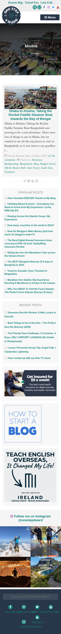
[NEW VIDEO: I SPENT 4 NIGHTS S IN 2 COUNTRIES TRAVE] (45, 541)
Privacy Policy (38, 624)
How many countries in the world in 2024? (30, 225)
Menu (51, 17)
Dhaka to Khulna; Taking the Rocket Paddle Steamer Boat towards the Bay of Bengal (30, 115)
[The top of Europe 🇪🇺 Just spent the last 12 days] (15, 541)
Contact (24, 626)
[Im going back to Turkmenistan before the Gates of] (15, 572)
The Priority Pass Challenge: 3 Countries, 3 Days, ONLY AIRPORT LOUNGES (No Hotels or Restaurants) (30, 337)
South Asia (47, 167)
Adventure (37, 159)
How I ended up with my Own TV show (29, 358)
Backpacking (11, 163)
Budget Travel (47, 163)
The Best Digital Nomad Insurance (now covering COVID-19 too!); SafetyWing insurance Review (28, 243)
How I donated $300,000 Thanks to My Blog (31, 198)
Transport (9, 171)
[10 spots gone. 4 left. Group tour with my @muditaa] (45, 572)
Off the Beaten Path (15, 167)
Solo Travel (33, 167)
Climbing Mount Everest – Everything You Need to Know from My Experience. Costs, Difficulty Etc (29, 207)
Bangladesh (26, 163)
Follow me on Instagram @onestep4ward (32, 518)
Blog (36, 163)
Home (25, 53)
